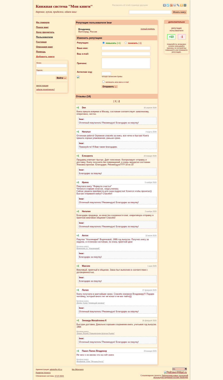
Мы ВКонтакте (78, 369)
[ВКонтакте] (164, 5)
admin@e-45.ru (56, 369)
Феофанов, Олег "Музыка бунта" (90, 361)
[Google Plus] (171, 5)
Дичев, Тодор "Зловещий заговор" (91, 303)
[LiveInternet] (174, 5)
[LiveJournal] (178, 5)
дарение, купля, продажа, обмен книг (56, 11)
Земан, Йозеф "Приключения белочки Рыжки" (96, 333)
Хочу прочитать (45, 32)
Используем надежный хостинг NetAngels (170, 377)
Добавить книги (45, 56)
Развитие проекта (43, 373)
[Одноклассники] (181, 5)
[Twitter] (168, 5)
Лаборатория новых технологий (175, 375)
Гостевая (41, 42)
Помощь (41, 51)
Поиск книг (42, 27)
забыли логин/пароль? (45, 89)
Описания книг (44, 46)
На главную (42, 22)
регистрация (42, 85)
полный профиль (148, 29)
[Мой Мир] (185, 5)
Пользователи (44, 37)
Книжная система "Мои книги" (64, 6)
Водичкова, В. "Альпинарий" (88, 248)
